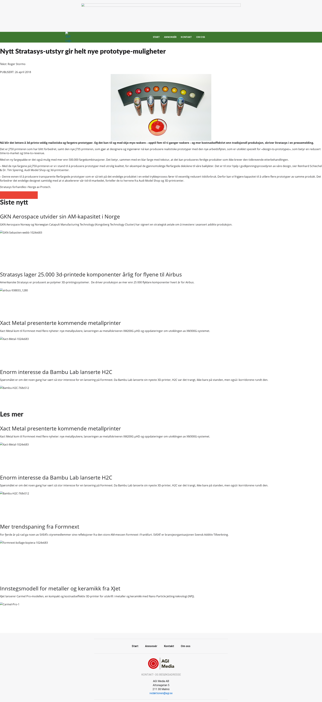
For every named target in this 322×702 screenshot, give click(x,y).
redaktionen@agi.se (161, 693)
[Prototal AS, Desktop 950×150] (161, 6)
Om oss (200, 37)
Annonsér (170, 37)
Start (156, 37)
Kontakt (186, 37)
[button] (4, 195)
